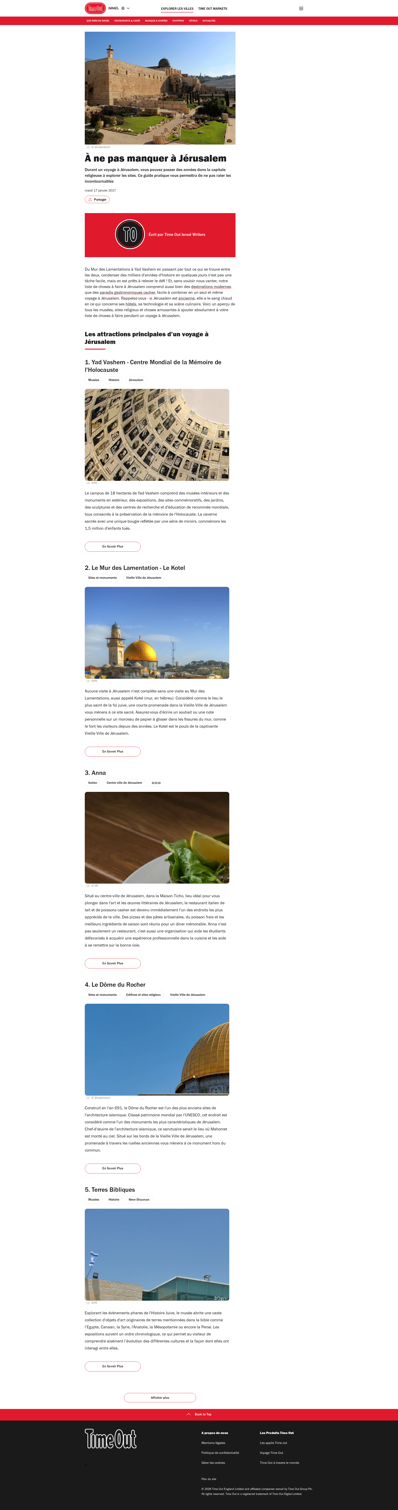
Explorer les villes (177, 9)
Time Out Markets (212, 9)
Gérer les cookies (213, 1463)
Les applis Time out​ (273, 1443)
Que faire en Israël (98, 21)
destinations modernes (211, 287)
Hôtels (193, 21)
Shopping (178, 21)
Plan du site (208, 1479)
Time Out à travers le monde (279, 1463)
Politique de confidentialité (220, 1453)
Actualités (209, 21)
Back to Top (203, 1414)
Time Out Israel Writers (185, 235)
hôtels (131, 305)
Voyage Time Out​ (271, 1453)
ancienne (186, 299)
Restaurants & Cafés (127, 21)
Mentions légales (213, 1443)
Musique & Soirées (156, 21)
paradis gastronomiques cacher (127, 293)
